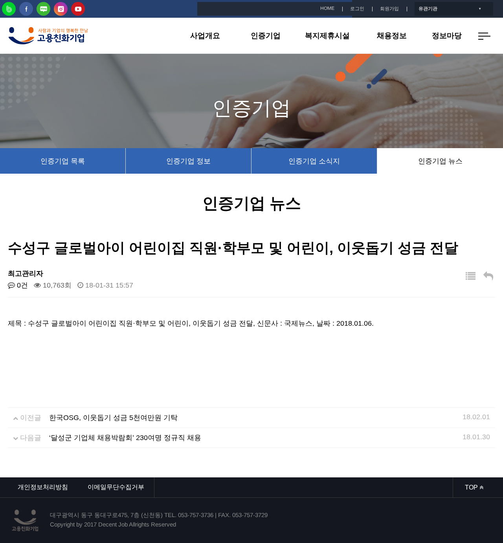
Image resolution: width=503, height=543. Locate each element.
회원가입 (389, 8)
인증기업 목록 (62, 161)
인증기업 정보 (188, 161)
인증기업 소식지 (314, 161)
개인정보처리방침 (43, 487)
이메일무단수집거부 (116, 487)
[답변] (488, 276)
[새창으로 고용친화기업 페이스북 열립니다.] (26, 9)
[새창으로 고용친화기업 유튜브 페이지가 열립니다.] (78, 9)
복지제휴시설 (327, 35)
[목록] (470, 276)
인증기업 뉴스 (440, 161)
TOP (472, 487)
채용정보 (392, 35)
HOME (327, 8)
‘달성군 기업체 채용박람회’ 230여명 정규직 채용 (125, 438)
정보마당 (447, 35)
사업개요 (205, 35)
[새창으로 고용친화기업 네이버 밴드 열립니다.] (9, 9)
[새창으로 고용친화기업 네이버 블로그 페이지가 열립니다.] (43, 9)
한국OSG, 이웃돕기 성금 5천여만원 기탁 (113, 418)
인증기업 (266, 35)
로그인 (357, 8)
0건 (21, 285)
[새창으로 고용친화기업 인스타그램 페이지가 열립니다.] (61, 9)
